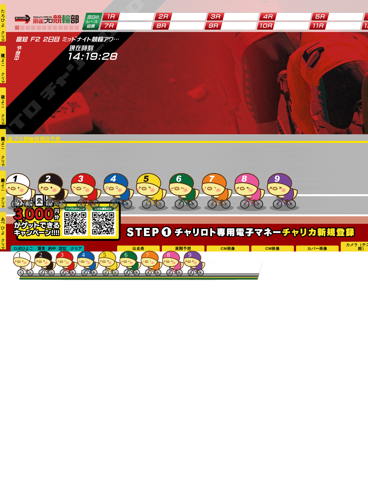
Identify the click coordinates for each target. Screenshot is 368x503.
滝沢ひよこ (3, 58)
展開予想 (183, 248)
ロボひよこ (23, 248)
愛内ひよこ (3, 141)
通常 (41, 248)
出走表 (138, 248)
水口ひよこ (3, 99)
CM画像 (228, 248)
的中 (52, 248)
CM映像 (272, 248)
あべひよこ (2, 224)
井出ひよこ (3, 182)
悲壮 (63, 248)
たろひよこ (2, 16)
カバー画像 (317, 248)
